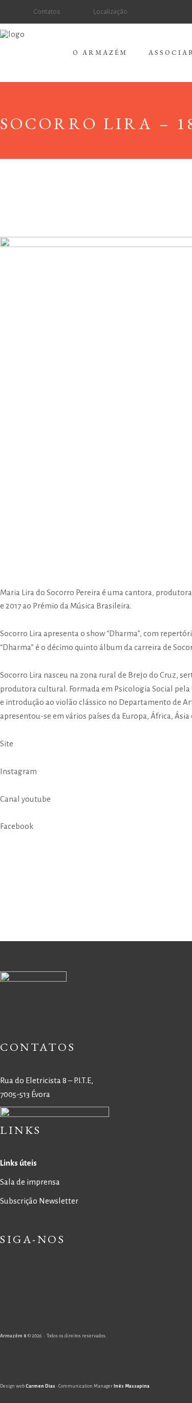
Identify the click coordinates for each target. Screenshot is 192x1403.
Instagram (18, 771)
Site (6, 743)
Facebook (16, 826)
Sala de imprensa (30, 1181)
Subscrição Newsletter (39, 1200)
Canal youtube (25, 799)
